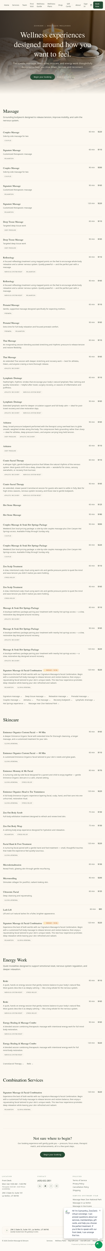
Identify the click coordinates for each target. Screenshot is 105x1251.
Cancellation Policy (81, 1187)
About (78, 5)
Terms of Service (80, 1180)
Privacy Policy (78, 1183)
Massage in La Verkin (82, 1203)
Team (24, 5)
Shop (60, 5)
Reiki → (30, 1063)
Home (6, 5)
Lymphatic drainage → (85, 700)
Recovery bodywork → (63, 700)
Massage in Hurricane (82, 1206)
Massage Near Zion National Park (87, 1199)
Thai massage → (43, 700)
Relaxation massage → (58, 696)
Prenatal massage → (80, 696)
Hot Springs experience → (14, 703)
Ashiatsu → (28, 700)
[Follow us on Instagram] (56, 1186)
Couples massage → (11, 700)
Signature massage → (12, 696)
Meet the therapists (66, 77)
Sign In (86, 5)
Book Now (97, 5)
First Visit (32, 5)
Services (15, 5)
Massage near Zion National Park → (44, 703)
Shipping (77, 1190)
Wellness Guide (40, 5)
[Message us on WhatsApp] (45, 1186)
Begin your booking (42, 77)
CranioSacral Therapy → (13, 1063)
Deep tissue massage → (35, 696)
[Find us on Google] (39, 1186)
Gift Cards (68, 5)
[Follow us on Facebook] (51, 1186)
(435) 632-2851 (44, 1180)
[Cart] (91, 5)
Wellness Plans (51, 5)
